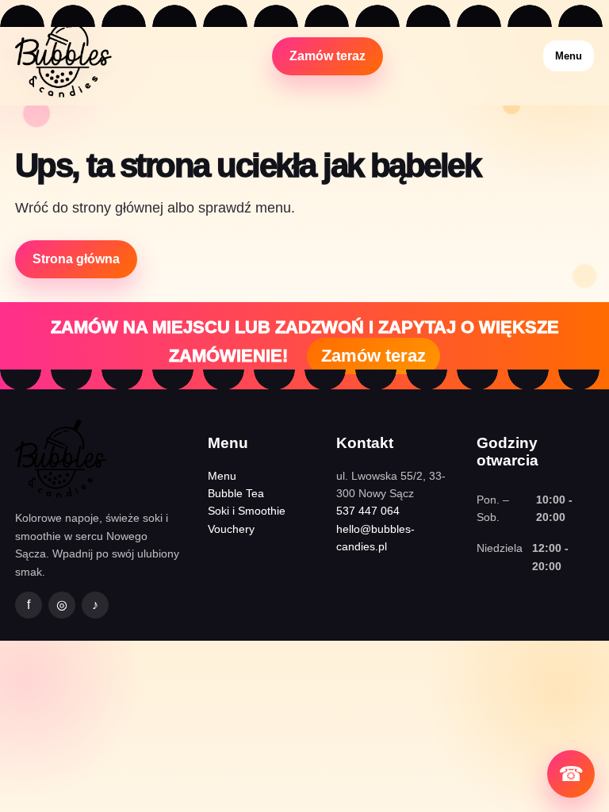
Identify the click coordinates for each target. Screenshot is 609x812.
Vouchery (231, 529)
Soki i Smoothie (246, 510)
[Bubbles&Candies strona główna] (63, 56)
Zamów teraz (327, 56)
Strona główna (76, 259)
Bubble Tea (236, 493)
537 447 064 (368, 510)
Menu (568, 56)
